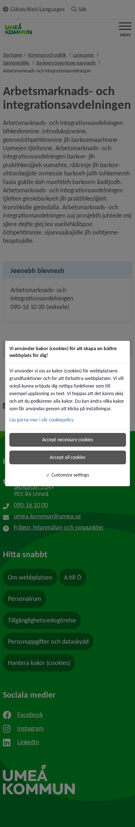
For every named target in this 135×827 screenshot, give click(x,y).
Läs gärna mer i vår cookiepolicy (41, 420)
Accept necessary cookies (67, 440)
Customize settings (70, 475)
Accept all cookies (67, 457)
